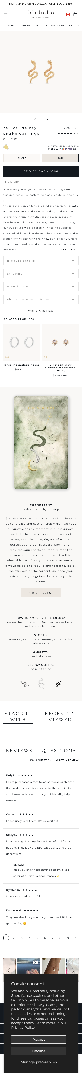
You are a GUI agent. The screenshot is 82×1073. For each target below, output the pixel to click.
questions (59, 751)
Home (11, 26)
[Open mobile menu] (5, 14)
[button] (9, 970)
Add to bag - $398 (41, 171)
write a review (41, 310)
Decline (38, 1051)
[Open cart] (75, 14)
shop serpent (41, 593)
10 (76, 937)
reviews (19, 751)
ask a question (41, 760)
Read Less (68, 249)
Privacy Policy (23, 1027)
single (22, 158)
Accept (39, 1039)
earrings (26, 26)
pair (60, 158)
